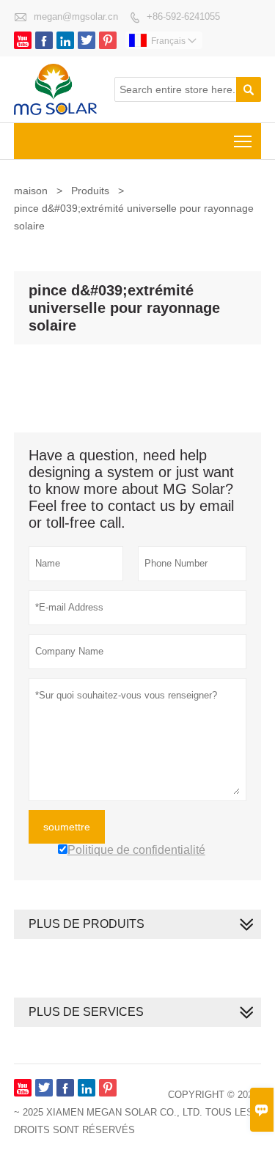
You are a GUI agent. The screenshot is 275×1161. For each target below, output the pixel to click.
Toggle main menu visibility (243, 141)
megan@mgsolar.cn (76, 16)
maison (31, 190)
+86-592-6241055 (183, 16)
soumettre (66, 827)
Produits (90, 190)
